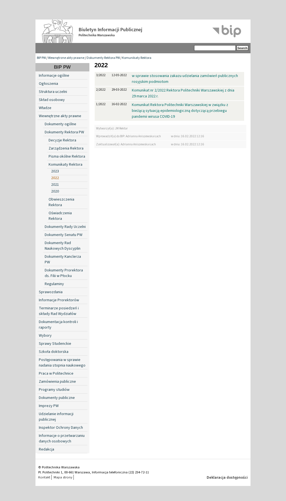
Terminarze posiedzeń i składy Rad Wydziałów (59, 311)
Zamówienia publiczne (57, 381)
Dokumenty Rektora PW (103, 58)
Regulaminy (54, 284)
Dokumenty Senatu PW (63, 235)
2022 (55, 178)
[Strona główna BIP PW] (143, 31)
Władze (45, 108)
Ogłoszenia (48, 83)
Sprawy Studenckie (55, 343)
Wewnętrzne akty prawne (66, 58)
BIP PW (41, 58)
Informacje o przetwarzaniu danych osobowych (62, 438)
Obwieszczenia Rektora (61, 202)
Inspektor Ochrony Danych (61, 427)
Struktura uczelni (53, 92)
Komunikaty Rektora (136, 58)
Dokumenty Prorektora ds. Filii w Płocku (64, 273)
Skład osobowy (52, 100)
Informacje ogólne (54, 75)
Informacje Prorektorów (59, 300)
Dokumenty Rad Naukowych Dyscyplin (62, 245)
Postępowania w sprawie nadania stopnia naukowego (62, 362)
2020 (55, 191)
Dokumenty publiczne (57, 398)
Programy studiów (54, 389)
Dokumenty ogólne (60, 124)
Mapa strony (63, 477)
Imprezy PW (49, 406)
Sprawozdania (51, 292)
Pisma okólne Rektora (67, 156)
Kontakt (44, 477)
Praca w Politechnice (56, 373)
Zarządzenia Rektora (66, 148)
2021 (55, 184)
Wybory (45, 335)
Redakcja (46, 449)
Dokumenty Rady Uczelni (65, 227)
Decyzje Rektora (62, 140)
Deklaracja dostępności (227, 477)
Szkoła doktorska (53, 352)
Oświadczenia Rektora (60, 215)
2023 (55, 171)
